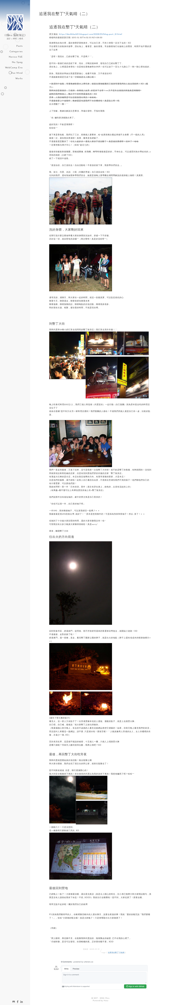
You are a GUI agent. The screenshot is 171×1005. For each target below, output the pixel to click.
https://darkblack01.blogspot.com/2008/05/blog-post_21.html (90, 34)
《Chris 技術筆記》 (15, 35)
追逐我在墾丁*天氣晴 (116, 952)
